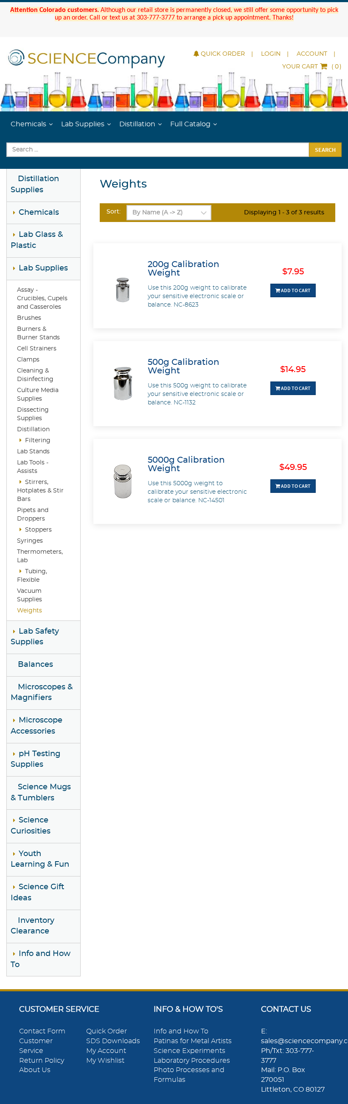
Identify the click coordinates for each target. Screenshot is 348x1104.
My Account (106, 1050)
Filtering (38, 441)
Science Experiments (189, 1050)
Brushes (29, 318)
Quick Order (223, 54)
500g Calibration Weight (183, 366)
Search (325, 150)
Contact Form (42, 1031)
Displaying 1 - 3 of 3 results (284, 213)
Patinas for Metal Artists (193, 1041)
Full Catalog (190, 124)
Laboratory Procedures (192, 1060)
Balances (35, 665)
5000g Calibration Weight (186, 464)
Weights (29, 611)
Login (271, 54)
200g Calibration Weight (183, 268)
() (312, 67)
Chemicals (28, 124)
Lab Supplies (82, 124)
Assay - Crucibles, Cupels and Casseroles (42, 298)
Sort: (114, 212)
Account (312, 54)
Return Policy (41, 1060)
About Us (35, 1070)
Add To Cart (295, 290)
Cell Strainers (36, 349)
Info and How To (181, 1031)
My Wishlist (105, 1060)
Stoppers (38, 530)
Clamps (28, 360)
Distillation (137, 124)
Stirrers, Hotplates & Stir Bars (40, 490)
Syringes (30, 541)
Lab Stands (33, 452)
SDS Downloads (113, 1041)
